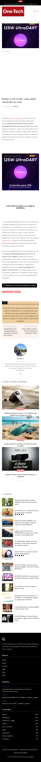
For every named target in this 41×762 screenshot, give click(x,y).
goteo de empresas (15, 118)
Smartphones (5, 686)
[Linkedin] (20, 373)
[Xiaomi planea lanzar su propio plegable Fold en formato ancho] (7, 608)
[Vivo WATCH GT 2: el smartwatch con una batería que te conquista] (7, 512)
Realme (8, 240)
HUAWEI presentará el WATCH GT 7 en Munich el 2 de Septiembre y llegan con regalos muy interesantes (26, 597)
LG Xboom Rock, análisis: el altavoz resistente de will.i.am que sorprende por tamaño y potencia (26, 543)
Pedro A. (16, 106)
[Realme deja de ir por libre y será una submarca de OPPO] (20, 428)
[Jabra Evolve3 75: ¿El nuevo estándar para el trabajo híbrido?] (7, 553)
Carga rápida (7, 292)
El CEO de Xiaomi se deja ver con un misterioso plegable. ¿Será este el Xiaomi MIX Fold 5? (27, 567)
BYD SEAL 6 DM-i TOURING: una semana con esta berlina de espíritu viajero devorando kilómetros (25, 522)
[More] (35, 111)
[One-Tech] (13, 11)
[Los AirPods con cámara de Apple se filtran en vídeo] (7, 587)
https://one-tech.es (20, 361)
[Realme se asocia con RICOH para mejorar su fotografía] (20, 459)
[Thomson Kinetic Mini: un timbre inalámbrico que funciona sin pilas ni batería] (7, 502)
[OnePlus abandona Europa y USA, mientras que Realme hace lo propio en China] (20, 397)
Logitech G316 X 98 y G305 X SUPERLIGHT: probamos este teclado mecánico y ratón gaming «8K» (26, 533)
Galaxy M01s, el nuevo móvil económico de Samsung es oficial (29, 331)
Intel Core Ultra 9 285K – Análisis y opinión (16, 703)
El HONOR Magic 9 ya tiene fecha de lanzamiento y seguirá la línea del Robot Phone (27, 618)
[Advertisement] (20, 75)
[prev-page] (18, 481)
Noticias (8, 51)
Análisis (4, 695)
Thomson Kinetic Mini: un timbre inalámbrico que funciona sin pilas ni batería (26, 502)
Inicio (3, 51)
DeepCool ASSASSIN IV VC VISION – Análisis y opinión (20, 697)
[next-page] (21, 481)
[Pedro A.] (20, 350)
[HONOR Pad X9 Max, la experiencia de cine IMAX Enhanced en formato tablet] (7, 577)
